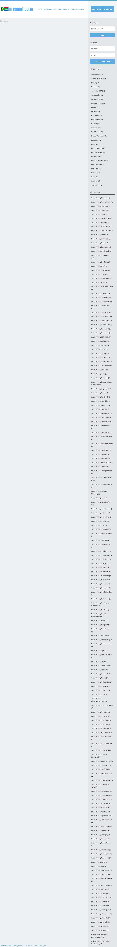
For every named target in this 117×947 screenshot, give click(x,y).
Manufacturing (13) (98, 152)
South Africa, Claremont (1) (101, 329)
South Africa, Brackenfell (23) (101, 274)
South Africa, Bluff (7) (99, 266)
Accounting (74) (97, 75)
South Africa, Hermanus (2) (101, 454)
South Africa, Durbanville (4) (101, 361)
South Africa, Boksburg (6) (100, 270)
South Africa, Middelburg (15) (102, 576)
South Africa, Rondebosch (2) (101, 791)
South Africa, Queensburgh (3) (102, 761)
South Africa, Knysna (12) (100, 521)
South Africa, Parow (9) (99, 678)
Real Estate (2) (96, 169)
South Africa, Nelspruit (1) (100, 625)
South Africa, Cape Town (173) (102, 301)
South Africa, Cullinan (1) (100, 341)
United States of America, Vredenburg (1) (100, 942)
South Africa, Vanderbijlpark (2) (101, 879)
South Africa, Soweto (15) (100, 831)
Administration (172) (98, 79)
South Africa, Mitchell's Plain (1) (101, 593)
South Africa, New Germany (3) (101, 630)
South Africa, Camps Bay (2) (101, 297)
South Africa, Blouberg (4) (100, 262)
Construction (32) (97, 95)
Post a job (96, 9)
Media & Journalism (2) (99, 160)
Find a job (108, 9)
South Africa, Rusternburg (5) (101, 803)
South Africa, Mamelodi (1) (101, 559)
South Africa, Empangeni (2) (101, 389)
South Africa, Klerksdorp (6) (101, 517)
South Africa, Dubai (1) (99, 349)
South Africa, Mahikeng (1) (101, 551)
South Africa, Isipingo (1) (100, 466)
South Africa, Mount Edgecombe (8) (98, 615)
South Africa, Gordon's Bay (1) (102, 421)
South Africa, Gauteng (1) (100, 405)
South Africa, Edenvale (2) (100, 378)
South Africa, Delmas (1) (100, 345)
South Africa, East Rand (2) (100, 370)
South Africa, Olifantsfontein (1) (101, 656)
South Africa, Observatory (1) (101, 640)
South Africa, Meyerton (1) (100, 571)
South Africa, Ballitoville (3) (101, 218)
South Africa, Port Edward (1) (101, 732)
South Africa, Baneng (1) (100, 222)
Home (40, 9)
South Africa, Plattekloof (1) (101, 720)
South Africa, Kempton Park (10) (101, 503)
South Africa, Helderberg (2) (101, 450)
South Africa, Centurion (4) (100, 312)
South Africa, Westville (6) (100, 918)
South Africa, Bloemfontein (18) (101, 256)
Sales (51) (94, 177)
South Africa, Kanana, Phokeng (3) (99, 492)
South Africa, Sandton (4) (100, 807)
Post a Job (42, 946)
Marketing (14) (96, 156)
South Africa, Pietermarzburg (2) (102, 706)
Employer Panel (63, 9)
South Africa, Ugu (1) (98, 866)
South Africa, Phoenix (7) (100, 686)
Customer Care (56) (98, 103)
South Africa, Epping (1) (99, 393)
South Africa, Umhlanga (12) (101, 870)
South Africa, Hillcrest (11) (100, 458)
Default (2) (95, 107)
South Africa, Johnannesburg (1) (101, 485)
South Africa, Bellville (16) (100, 239)
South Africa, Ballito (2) (99, 214)
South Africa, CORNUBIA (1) (101, 337)
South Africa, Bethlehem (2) (101, 247)
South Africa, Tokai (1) (99, 862)
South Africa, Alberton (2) (100, 198)
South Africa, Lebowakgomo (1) (101, 545)
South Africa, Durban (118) (100, 357)
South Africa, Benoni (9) (99, 243)
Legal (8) (94, 144)
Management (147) (98, 148)
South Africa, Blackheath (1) (101, 251)
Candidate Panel (50, 9)
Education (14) (96, 115)
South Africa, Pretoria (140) (101, 750)
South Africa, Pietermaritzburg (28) (99, 699)
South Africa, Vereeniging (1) (101, 885)
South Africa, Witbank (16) (100, 922)
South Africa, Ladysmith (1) (101, 540)
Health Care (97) (97, 132)
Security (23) (95, 181)
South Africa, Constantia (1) (101, 333)
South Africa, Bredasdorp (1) (101, 278)
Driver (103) (95, 111)
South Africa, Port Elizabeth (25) (101, 738)
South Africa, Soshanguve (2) (101, 827)
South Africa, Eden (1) (99, 374)
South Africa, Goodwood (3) (101, 417)
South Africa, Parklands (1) (101, 674)
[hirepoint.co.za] (17, 8)
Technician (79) (96, 185)
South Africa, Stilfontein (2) (101, 850)
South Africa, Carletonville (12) (100, 307)
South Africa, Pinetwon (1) (100, 716)
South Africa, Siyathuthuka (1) (102, 816)
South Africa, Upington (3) (100, 874)
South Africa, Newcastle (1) (101, 636)
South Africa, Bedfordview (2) (102, 231)
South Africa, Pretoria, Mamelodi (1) (99, 755)
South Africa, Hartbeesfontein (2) (102, 444)
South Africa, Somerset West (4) (101, 821)
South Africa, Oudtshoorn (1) (101, 666)
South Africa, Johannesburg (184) (101, 478)
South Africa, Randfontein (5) (101, 769)
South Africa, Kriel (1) (99, 525)
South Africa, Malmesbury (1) (101, 555)
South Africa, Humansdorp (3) (102, 462)
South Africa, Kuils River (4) (101, 529)
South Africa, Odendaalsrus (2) (101, 645)
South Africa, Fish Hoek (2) (100, 397)
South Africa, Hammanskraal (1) (101, 437)
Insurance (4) (96, 140)
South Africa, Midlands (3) (100, 580)
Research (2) (95, 173)
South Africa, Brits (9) (99, 282)
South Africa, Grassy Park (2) (101, 432)
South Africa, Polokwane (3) (101, 728)
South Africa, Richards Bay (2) (102, 780)
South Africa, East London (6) (101, 366)
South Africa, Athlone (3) (100, 210)
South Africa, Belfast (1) (99, 235)
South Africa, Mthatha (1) (100, 621)
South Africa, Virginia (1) (100, 893)
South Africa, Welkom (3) (100, 906)
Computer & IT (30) (98, 91)
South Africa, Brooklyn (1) (100, 293)
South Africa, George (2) (100, 409)
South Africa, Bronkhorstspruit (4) (102, 287)
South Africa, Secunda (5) (100, 812)
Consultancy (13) (97, 99)
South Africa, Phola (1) (99, 694)
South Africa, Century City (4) (101, 316)
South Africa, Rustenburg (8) (101, 799)
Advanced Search (77, 9)
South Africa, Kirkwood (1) (100, 513)
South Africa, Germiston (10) (101, 413)
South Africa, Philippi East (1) (101, 682)
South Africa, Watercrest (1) (101, 897)
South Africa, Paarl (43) (99, 670)
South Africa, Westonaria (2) (101, 914)
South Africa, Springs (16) (100, 835)
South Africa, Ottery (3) (99, 662)
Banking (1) (95, 83)
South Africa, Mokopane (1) (101, 599)
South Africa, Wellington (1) (101, 910)
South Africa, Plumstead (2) (101, 724)
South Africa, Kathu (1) (99, 498)
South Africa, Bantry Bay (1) (101, 226)
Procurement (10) (97, 165)
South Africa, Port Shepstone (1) (101, 744)
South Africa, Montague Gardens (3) (100, 604)
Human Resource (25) (99, 136)
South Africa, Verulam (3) (100, 889)
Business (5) (95, 87)
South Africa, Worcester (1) (101, 926)
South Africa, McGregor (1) (101, 563)
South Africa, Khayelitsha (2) (101, 509)
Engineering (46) (97, 120)
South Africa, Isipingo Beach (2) (101, 472)
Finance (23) (95, 124)
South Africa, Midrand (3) (100, 584)
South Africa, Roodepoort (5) (101, 795)
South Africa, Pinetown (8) (100, 712)
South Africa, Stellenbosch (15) (100, 844)
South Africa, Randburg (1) (101, 765)
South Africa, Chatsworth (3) (101, 321)
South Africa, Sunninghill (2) (101, 854)
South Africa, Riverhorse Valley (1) (100, 785)
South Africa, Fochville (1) (100, 401)
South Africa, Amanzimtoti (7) (102, 202)
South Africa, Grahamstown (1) (101, 427)
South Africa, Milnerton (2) (100, 588)
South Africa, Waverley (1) (100, 902)
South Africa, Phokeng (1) (100, 690)
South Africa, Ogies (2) (99, 651)
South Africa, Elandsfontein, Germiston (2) (101, 383)
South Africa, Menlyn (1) (100, 567)
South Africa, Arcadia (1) (100, 206)
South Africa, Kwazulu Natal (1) (101, 534)
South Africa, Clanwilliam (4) (101, 325)
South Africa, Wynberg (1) (100, 930)
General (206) (96, 128)
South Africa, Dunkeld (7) (100, 353)
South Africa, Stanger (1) (100, 839)
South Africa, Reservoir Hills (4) (101, 774)
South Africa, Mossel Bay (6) (101, 610)
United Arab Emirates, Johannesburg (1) (99, 935)
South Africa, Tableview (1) (101, 858)
